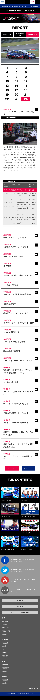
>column (5, 628)
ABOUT (20, 600)
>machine (6, 631)
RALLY (5, 661)
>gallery (5, 624)
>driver (5, 634)
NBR (4, 618)
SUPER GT (6, 640)
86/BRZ (5, 677)
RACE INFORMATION (20, 612)
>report (5, 621)
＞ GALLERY (28, 468)
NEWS (20, 606)
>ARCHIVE (33, 689)
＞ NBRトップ (12, 468)
